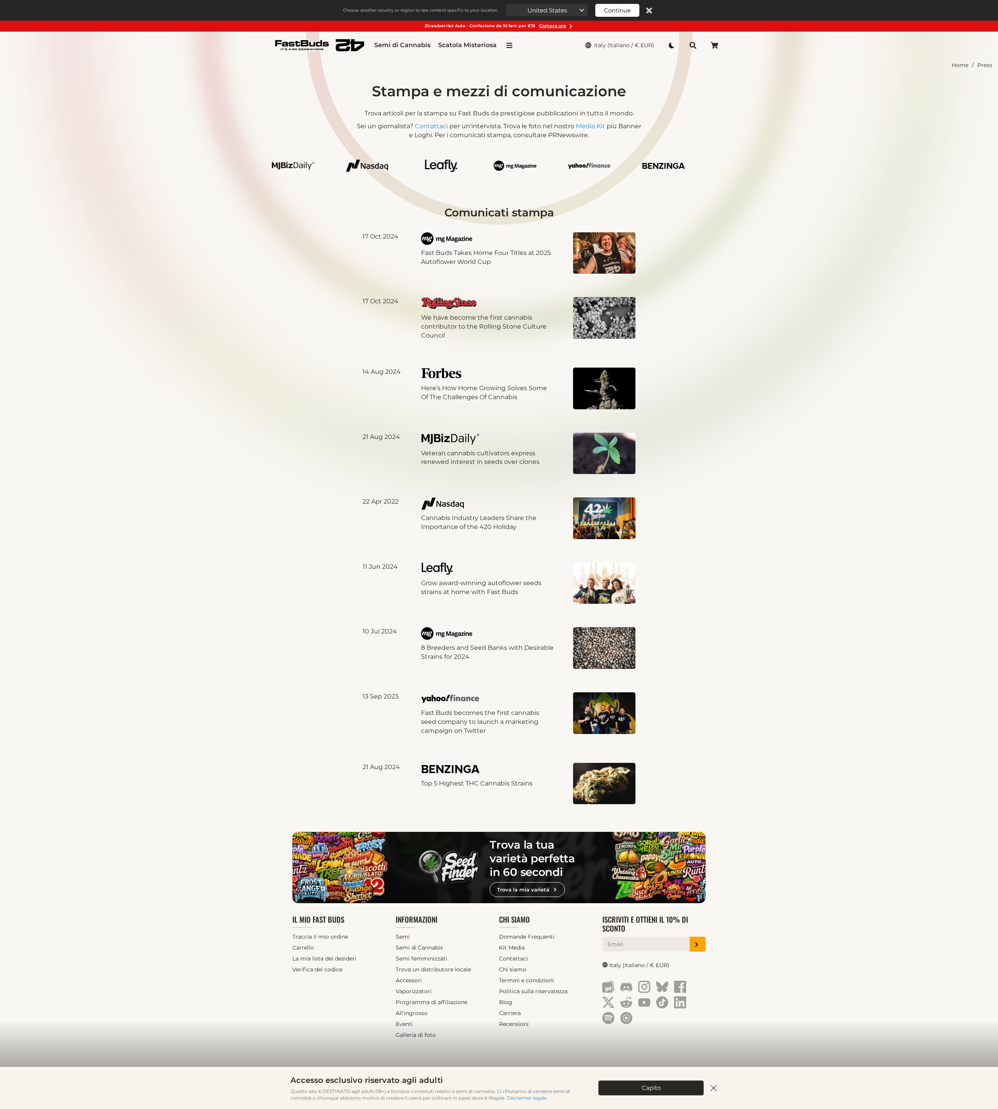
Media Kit (590, 126)
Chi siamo (514, 919)
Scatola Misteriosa (467, 45)
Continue (617, 10)
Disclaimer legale (527, 1098)
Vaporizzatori (414, 991)
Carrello (303, 947)
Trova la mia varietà (523, 889)
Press (984, 65)
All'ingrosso (412, 1013)
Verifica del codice (317, 969)
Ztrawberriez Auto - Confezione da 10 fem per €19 (495, 25)
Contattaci (431, 126)
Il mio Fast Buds (318, 919)
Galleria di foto (416, 1034)
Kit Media (512, 947)
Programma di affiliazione (431, 1002)
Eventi (404, 1024)
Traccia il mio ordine (320, 936)
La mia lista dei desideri (324, 958)
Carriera (510, 1013)
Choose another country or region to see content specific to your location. (420, 10)
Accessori (409, 980)
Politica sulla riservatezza (533, 991)
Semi (403, 936)
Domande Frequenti (526, 936)
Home (960, 65)
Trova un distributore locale (433, 969)
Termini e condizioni (526, 980)
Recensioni (514, 1024)
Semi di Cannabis (402, 45)
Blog (505, 1002)
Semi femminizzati (421, 958)
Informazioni (416, 919)
